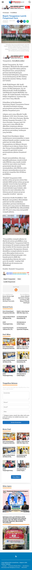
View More (16, 477)
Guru (19, 279)
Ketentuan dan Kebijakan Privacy (10, 567)
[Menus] (2, 2)
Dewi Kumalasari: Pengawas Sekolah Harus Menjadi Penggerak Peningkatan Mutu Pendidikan (9, 312)
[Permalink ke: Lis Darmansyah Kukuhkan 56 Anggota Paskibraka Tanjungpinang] (23, 355)
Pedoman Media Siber (14, 566)
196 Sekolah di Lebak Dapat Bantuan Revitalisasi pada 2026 (22, 323)
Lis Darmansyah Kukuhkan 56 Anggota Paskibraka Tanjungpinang (22, 317)
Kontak (4, 566)
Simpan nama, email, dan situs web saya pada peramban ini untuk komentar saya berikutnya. (16, 417)
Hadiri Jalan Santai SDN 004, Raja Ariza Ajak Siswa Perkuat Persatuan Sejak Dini (23, 312)
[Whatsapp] (27, 21)
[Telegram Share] (24, 21)
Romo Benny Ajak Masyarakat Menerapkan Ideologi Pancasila (8, 298)
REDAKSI (24, 567)
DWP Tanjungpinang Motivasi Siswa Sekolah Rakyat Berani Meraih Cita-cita (9, 323)
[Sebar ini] (18, 21)
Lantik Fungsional (9, 281)
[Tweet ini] (21, 21)
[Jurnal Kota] (16, 2)
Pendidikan (5, 22)
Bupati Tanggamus (9, 279)
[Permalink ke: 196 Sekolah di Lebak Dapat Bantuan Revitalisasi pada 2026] (23, 368)
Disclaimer (26, 566)
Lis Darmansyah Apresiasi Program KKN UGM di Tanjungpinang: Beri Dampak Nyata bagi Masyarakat (23, 328)
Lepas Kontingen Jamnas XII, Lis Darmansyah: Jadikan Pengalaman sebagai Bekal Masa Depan (9, 328)
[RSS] (16, 289)
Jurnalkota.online (18, 61)
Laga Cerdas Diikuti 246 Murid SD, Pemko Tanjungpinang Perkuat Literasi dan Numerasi (9, 317)
